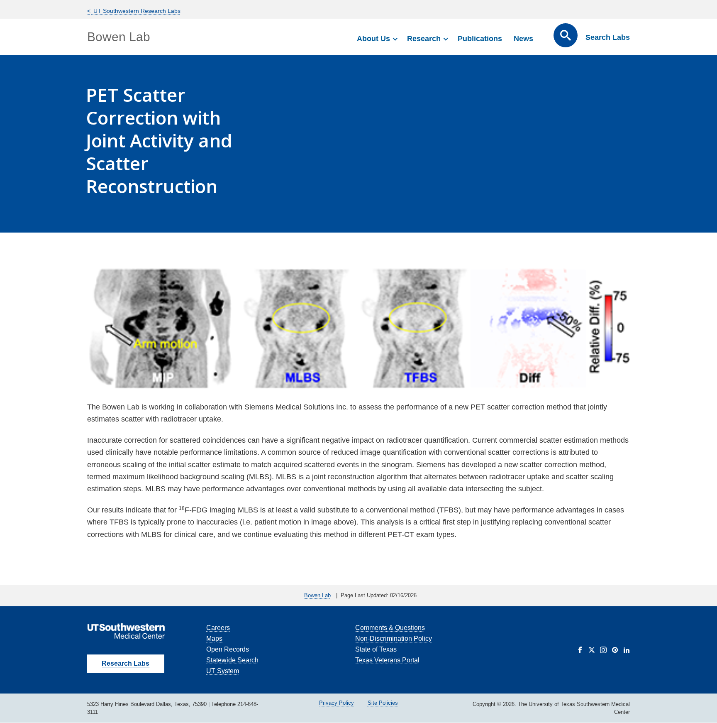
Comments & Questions (390, 627)
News (523, 38)
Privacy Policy (336, 703)
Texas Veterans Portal (387, 660)
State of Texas (376, 649)
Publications (480, 38)
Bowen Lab (118, 37)
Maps (214, 638)
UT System (222, 670)
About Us (373, 38)
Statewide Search (232, 660)
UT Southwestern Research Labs (136, 10)
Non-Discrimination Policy (393, 638)
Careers (218, 627)
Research (424, 38)
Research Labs (125, 663)
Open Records (227, 649)
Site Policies (383, 703)
